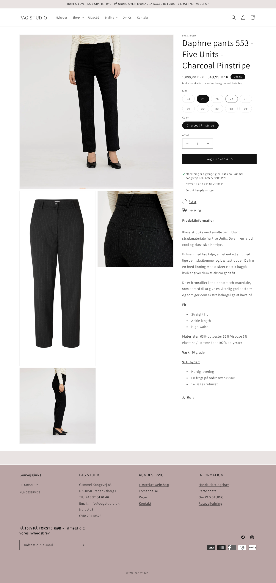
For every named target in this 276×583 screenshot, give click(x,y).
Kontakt (145, 503)
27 (231, 99)
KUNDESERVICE (29, 492)
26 (219, 100)
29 (191, 109)
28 (248, 100)
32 (234, 109)
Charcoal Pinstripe (200, 125)
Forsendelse (148, 491)
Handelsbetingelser (214, 484)
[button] (78, 17)
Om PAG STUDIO (211, 497)
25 (203, 99)
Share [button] (190, 397)
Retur (192, 201)
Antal (185, 135)
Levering (209, 83)
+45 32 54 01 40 (97, 497)
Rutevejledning (210, 503)
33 (248, 109)
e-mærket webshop (154, 484)
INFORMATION (29, 485)
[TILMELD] (82, 545)
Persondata (207, 491)
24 (191, 100)
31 (219, 109)
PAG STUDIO (142, 573)
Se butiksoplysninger (200, 190)
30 (205, 109)
